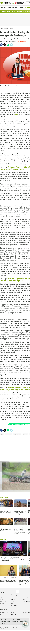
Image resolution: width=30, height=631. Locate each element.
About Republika (4, 612)
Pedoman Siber (26, 612)
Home (1, 28)
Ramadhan (14, 605)
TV (0, 605)
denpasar (25, 434)
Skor (24, 595)
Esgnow (2, 603)
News (1, 599)
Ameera (2, 595)
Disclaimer (2, 614)
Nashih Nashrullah (21, 41)
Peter (17, 114)
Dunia (8, 11)
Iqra (12, 597)
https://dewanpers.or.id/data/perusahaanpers (12, 623)
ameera (3, 7)
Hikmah (13, 11)
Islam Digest (26, 597)
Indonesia (3, 11)
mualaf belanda (17, 434)
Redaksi (13, 612)
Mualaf (11, 28)
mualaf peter (8, 434)
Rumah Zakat (26, 11)
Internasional (3, 601)
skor (21, 7)
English (24, 603)
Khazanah (6, 28)
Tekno (12, 601)
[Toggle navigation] (1, 3)
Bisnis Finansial (26, 601)
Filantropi (19, 11)
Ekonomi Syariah (13, 7)
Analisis (13, 599)
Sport (24, 599)
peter (2, 434)
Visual (12, 603)
